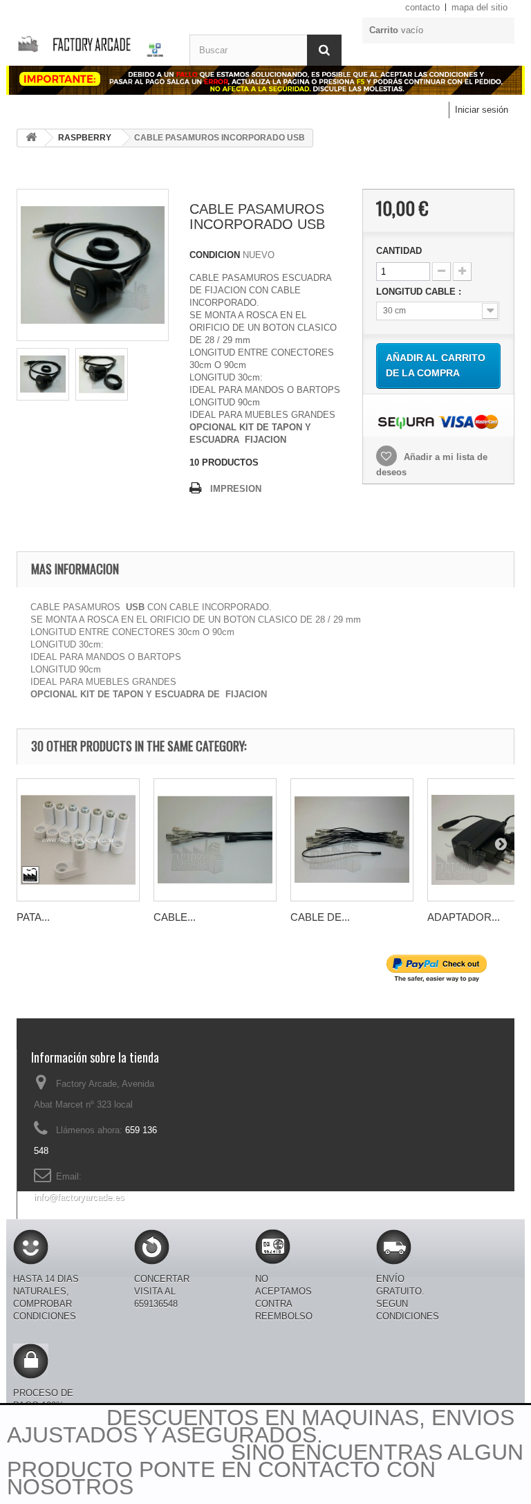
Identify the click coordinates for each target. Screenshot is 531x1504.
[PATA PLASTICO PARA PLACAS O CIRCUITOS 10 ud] (78, 839)
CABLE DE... (320, 917)
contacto (422, 7)
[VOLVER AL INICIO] (31, 138)
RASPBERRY (84, 138)
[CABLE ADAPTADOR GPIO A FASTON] (215, 839)
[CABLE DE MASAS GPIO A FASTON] (351, 839)
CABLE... (174, 917)
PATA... (33, 917)
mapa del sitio (479, 7)
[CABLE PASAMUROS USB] (42, 374)
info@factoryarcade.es (79, 1197)
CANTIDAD (399, 251)
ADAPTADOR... (463, 917)
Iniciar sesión (481, 109)
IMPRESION (235, 489)
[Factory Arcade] (93, 42)
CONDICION (214, 255)
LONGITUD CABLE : (420, 291)
